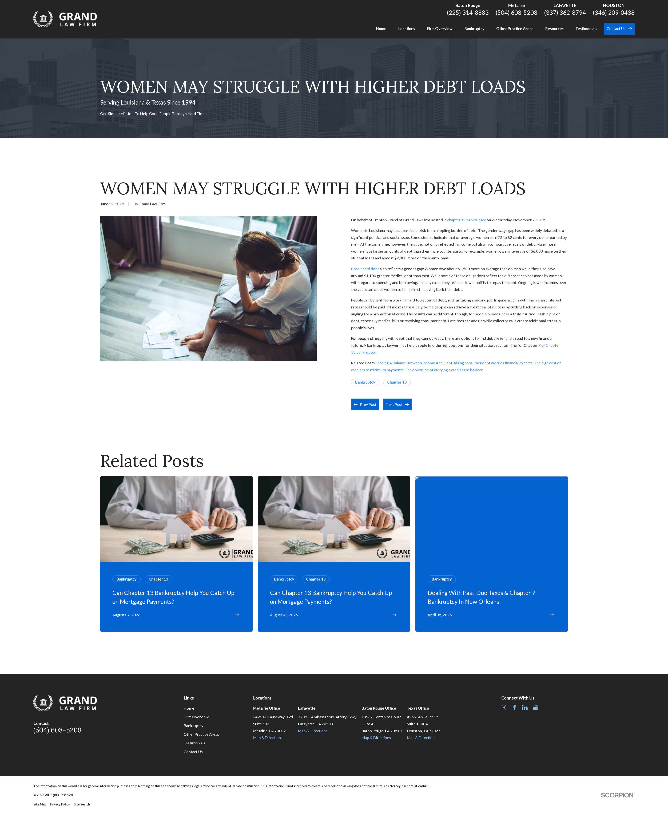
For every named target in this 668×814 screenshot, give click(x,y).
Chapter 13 (397, 382)
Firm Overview (196, 716)
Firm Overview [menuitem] (439, 28)
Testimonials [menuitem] (586, 28)
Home (189, 708)
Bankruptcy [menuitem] (474, 28)
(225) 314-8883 (468, 12)
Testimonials (194, 743)
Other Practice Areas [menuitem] (514, 28)
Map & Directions (268, 737)
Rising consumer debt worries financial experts (493, 362)
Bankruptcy (365, 382)
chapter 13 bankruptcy (466, 219)
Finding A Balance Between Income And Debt (414, 362)
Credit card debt (365, 268)
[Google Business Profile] (535, 707)
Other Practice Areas (201, 734)
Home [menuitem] (381, 28)
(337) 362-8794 (565, 12)
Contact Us (193, 751)
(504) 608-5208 (516, 12)
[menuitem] (39, 804)
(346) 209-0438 (614, 12)
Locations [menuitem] (406, 28)
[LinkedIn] (525, 707)
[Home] (65, 19)
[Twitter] (504, 707)
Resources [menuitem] (554, 28)
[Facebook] (514, 707)
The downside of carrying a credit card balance (444, 369)
